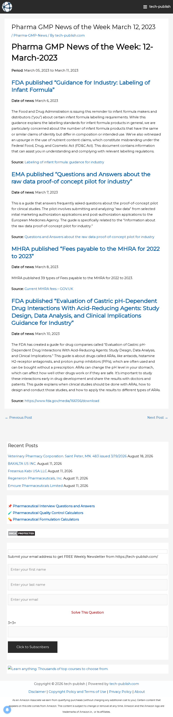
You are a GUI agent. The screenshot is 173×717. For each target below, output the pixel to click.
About (139, 692)
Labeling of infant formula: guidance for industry (64, 162)
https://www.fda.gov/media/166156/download (62, 401)
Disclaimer (37, 692)
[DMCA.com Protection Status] (21, 533)
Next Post (157, 418)
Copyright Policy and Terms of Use (77, 692)
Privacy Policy (120, 692)
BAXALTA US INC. (22, 464)
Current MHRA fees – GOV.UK (49, 289)
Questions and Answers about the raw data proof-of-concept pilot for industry (89, 237)
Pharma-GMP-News (30, 35)
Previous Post (18, 418)
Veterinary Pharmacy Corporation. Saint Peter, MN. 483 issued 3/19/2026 (67, 456)
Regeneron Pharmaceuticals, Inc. (35, 478)
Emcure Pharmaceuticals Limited (35, 486)
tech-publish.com (124, 684)
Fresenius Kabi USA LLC (27, 471)
